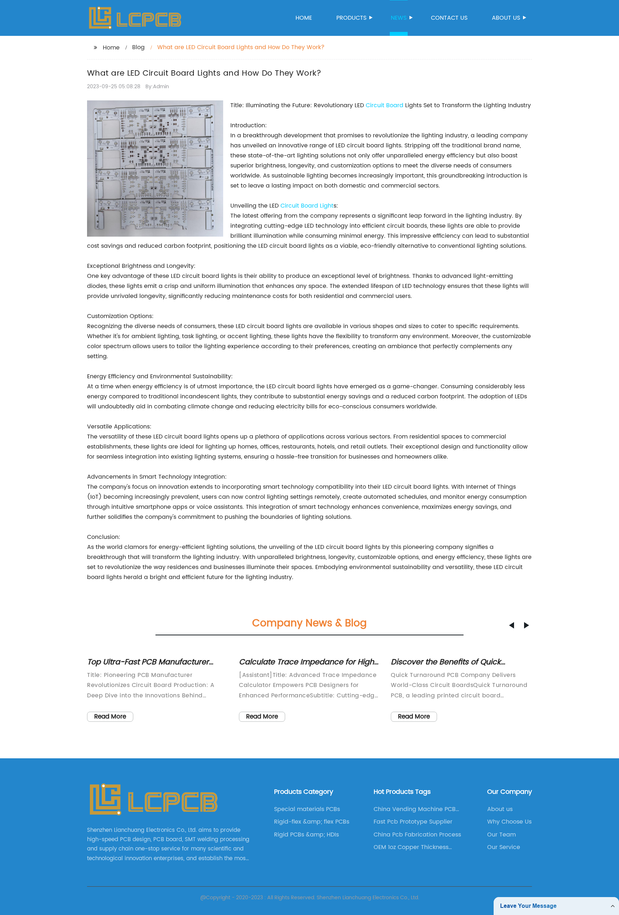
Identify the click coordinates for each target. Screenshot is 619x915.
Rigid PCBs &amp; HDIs (306, 834)
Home (304, 18)
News (399, 18)
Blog (138, 47)
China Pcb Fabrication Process (417, 834)
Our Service (503, 847)
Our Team (501, 834)
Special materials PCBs (307, 809)
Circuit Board (384, 105)
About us (506, 18)
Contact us (449, 18)
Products (351, 18)
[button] (511, 625)
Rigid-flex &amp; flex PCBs (311, 821)
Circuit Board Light (307, 205)
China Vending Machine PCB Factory (415, 809)
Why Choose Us (509, 821)
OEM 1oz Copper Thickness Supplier (411, 847)
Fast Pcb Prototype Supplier (413, 821)
